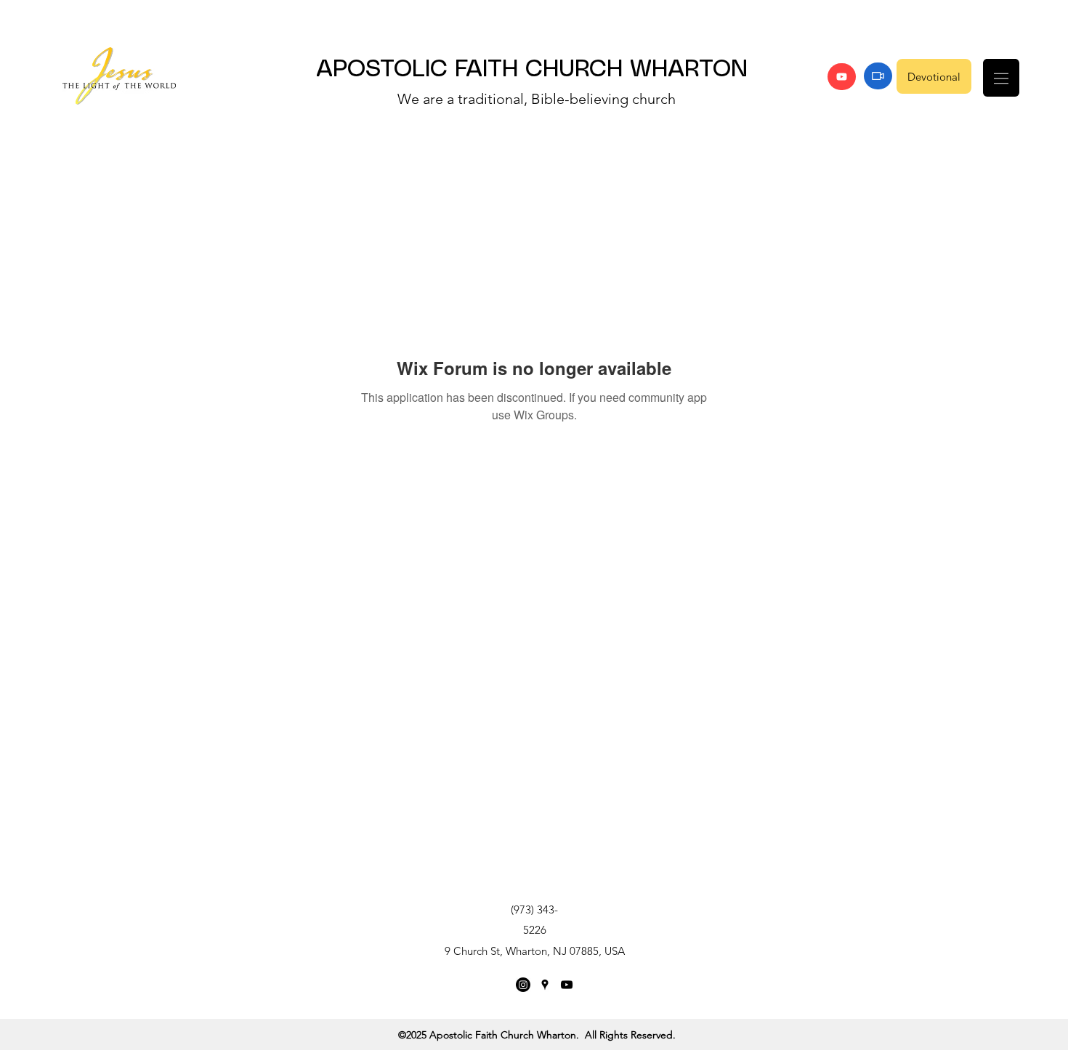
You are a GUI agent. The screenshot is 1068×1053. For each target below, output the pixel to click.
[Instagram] (523, 984)
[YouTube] (842, 76)
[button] (1001, 78)
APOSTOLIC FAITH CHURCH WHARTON (532, 70)
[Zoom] (878, 75)
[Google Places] (545, 984)
